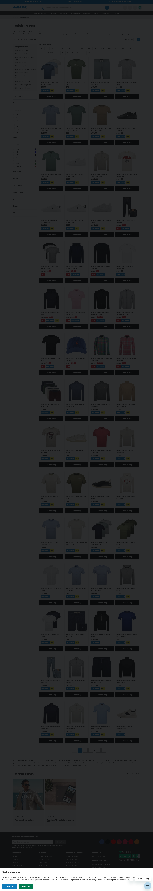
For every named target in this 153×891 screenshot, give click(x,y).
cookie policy (112, 880)
